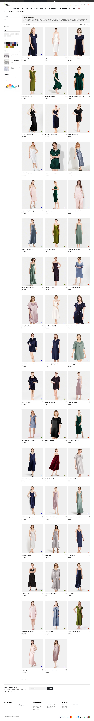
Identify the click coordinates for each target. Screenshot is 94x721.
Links (75, 5)
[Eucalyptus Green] (11, 45)
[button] (43, 58)
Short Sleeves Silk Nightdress (74, 58)
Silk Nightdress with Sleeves (74, 287)
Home (5, 11)
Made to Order (36, 709)
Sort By (23, 24)
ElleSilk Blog (75, 704)
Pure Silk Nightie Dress (50, 440)
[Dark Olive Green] (13, 47)
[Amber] (11, 47)
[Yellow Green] (7, 47)
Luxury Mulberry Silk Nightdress (51, 364)
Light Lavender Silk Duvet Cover (15, 67)
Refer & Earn (49, 707)
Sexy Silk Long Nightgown (73, 172)
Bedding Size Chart (51, 704)
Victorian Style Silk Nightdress (51, 593)
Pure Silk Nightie (71, 555)
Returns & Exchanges (37, 707)
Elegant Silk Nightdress (50, 211)
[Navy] (9, 43)
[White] (5, 45)
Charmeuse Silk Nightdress (27, 517)
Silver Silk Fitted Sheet (15, 54)
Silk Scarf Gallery (65, 707)
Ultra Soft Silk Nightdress (50, 478)
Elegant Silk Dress (25, 593)
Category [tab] (6, 16)
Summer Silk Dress (49, 631)
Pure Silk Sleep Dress (26, 325)
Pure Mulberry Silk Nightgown (51, 134)
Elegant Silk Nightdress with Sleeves (76, 96)
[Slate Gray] (7, 45)
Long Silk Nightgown (26, 670)
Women (5, 19)
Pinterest (8, 691)
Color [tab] (5, 40)
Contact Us (6, 704)
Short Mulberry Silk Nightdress (28, 440)
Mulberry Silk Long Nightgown (28, 478)
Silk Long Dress (48, 555)
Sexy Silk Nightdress (72, 402)
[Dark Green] (17, 45)
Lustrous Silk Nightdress (73, 440)
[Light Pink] (17, 43)
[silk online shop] (7, 4)
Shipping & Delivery (37, 706)
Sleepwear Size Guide (51, 706)
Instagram (11, 691)
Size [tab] (5, 30)
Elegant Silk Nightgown (73, 134)
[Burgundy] (9, 45)
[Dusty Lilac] (13, 43)
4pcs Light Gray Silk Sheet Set (15, 60)
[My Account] (78, 5)
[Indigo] (15, 43)
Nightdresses (6, 26)
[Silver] (5, 43)
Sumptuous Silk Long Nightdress (75, 517)
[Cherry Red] (13, 45)
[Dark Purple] (15, 45)
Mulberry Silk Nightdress (27, 172)
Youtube (14, 691)
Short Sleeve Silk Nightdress (74, 478)
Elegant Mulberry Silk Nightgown (28, 211)
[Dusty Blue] (11, 43)
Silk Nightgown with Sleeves (74, 325)
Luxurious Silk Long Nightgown (74, 211)
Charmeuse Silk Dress (26, 555)
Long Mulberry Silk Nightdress (51, 58)
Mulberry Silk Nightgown (27, 58)
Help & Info (35, 704)
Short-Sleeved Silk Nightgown (51, 172)
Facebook (5, 691)
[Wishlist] (82, 5)
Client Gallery (64, 706)
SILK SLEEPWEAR (11, 11)
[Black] (7, 43)
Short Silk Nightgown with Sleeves (75, 364)
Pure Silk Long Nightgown (27, 96)
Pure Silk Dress (71, 593)
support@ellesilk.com (22, 705)
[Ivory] (5, 47)
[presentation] (19, 51)
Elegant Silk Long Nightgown (28, 134)
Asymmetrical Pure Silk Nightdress (52, 517)
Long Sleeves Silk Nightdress (28, 631)
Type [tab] (5, 23)
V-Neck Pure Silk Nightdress (51, 670)
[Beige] (9, 47)
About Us (64, 704)
